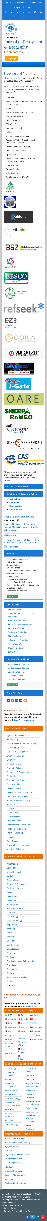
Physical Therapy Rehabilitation (33, 1084)
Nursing (10, 933)
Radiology (11, 973)
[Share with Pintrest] (20, 700)
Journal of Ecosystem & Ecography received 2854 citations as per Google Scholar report (21, 527)
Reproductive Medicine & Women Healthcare (32, 1116)
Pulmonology (12, 969)
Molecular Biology (14, 920)
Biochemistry (12, 739)
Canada (24, 1019)
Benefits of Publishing (17, 632)
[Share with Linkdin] (16, 700)
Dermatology (12, 880)
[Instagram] (43, 1217)
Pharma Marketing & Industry (17, 1142)
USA (10, 1015)
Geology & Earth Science (17, 796)
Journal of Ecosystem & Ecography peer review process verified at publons (23, 541)
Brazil (10, 1039)
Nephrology (12, 924)
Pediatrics (11, 957)
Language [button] (11, 58)
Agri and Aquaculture (16, 735)
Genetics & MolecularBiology (12, 1104)
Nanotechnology (14, 821)
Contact (29, 7)
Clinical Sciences (14, 764)
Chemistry (11, 760)
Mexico (37, 1031)
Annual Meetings (28, 1006)
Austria (37, 1019)
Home (8, 2)
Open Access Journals (24, 720)
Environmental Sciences (17, 780)
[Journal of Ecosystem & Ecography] (10, 29)
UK (9, 1031)
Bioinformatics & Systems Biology (21, 743)
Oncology (11, 941)
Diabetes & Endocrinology (18, 884)
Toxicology (11, 985)
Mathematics (12, 812)
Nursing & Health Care (16, 829)
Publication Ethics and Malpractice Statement (23, 615)
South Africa (22, 1043)
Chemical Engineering (16, 756)
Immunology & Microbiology (19, 800)
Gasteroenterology (15, 888)
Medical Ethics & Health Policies (33, 1102)
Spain (23, 1015)
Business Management (15, 1175)
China (23, 1023)
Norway (37, 1035)
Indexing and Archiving (18, 640)
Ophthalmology (13, 945)
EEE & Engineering (13, 1163)
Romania (38, 1039)
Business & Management (17, 752)
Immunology (12, 904)
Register (18, 7)
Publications (20, 2)
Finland (37, 1023)
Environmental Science (14, 1159)
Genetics (10, 892)
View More (12, 596)
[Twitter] (32, 1217)
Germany (12, 1027)
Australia (12, 1019)
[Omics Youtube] (41, 12)
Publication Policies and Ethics (22, 494)
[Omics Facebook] (11, 12)
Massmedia (10, 1179)
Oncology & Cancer (31, 1069)
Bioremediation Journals (18, 664)
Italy (10, 1023)
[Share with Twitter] (12, 700)
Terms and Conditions (13, 1205)
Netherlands (10, 1053)
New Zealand (21, 1050)
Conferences (35, 2)
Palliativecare (31, 1108)
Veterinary (9, 1167)
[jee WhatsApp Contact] (24, 17)
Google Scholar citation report (19, 516)
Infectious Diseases (15, 908)
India (23, 1031)
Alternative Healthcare (9, 1115)
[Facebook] (27, 1217)
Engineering (12, 776)
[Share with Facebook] (8, 700)
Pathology (11, 953)
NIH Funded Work (16, 644)
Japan (11, 1035)
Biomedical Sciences (16, 748)
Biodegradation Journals (18, 668)
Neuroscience (11, 1090)
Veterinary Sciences (15, 849)
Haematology (13, 896)
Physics (10, 837)
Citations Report (15, 636)
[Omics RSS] (29, 12)
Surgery (10, 981)
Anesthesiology (13, 864)
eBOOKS (11, 652)
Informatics (12, 804)
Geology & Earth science (15, 1183)
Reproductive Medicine (17, 977)
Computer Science (15, 768)
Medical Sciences (14, 816)
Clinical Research (14, 872)
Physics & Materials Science (17, 1154)
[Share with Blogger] (25, 700)
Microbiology (12, 916)
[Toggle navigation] (7, 64)
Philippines (22, 1059)
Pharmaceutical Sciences (18, 833)
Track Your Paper (15, 648)
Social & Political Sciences (18, 845)
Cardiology (11, 868)
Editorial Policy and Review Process (19, 1211)
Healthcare (11, 900)
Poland (37, 1015)
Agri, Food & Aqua (12, 1146)
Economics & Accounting (18, 772)
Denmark (38, 1027)
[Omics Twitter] (17, 12)
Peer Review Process (17, 620)
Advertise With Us (16, 628)
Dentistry (11, 876)
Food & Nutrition (14, 784)
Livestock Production (17, 680)
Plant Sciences (13, 841)
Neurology (11, 928)
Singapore (22, 1038)
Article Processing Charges (20, 624)
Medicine (11, 912)
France (24, 1027)
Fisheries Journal (15, 676)
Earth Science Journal (17, 672)
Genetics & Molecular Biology (19, 792)
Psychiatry (11, 965)
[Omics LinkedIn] (23, 12)
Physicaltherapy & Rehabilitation (21, 961)
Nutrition (10, 937)
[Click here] (6, 12)
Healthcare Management (10, 1084)
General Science (14, 788)
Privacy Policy (10, 1208)
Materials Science (14, 808)
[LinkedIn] (38, 1217)
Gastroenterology (12, 1098)
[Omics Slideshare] (35, 12)
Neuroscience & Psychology (19, 825)
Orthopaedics (13, 949)
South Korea (9, 1044)
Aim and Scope (14, 610)
